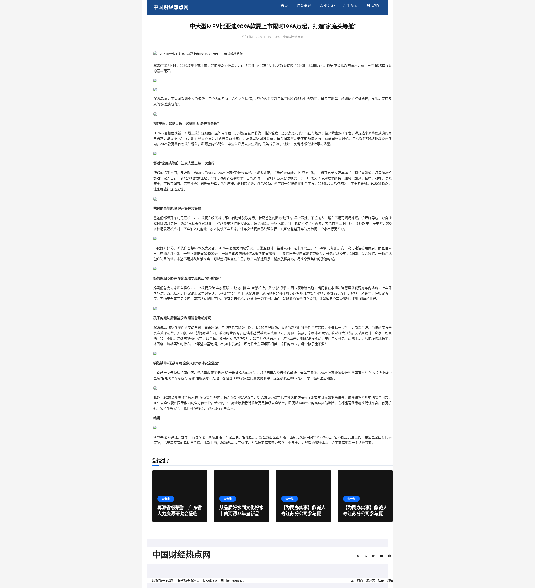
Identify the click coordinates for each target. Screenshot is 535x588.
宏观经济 (327, 6)
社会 (381, 580)
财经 (390, 580)
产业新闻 (350, 6)
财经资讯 (303, 6)
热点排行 (374, 6)
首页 (284, 6)
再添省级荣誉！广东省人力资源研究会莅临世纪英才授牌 (179, 514)
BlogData (210, 580)
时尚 (360, 580)
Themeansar (233, 580)
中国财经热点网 (171, 7)
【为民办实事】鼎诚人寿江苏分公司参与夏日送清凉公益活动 (303, 514)
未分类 (166, 498)
